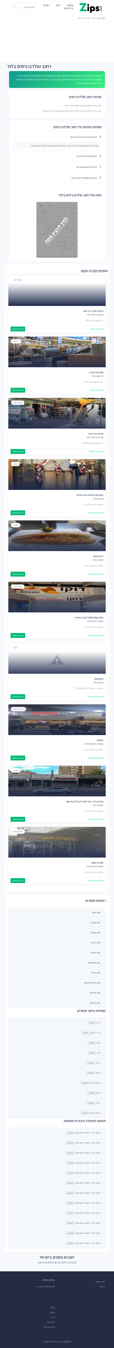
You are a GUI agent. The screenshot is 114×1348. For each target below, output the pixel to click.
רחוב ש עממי (95, 1002)
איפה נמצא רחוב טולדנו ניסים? (85, 137)
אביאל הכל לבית (95, 433)
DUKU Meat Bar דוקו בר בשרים (89, 617)
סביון (94, 1092)
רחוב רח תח (95, 952)
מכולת (15, 648)
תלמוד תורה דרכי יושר (93, 311)
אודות (46, 5)
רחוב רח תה (95, 942)
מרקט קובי (98, 678)
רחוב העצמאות (94, 962)
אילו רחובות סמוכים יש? (88, 167)
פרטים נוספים (17, 329)
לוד (94, 18)
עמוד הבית (101, 18)
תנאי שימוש (100, 1281)
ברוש (94, 1062)
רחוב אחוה (96, 912)
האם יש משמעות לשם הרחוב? (86, 177)
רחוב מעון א (95, 932)
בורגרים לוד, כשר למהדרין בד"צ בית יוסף (84, 801)
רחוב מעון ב (95, 922)
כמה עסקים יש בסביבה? (88, 156)
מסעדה (15, 525)
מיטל (94, 1102)
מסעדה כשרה (17, 586)
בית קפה (16, 341)
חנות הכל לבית (17, 403)
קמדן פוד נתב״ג (96, 372)
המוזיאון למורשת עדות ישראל (89, 495)
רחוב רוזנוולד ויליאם (92, 982)
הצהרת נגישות (49, 1327)
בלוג (58, 5)
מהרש (94, 1072)
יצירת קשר (68, 8)
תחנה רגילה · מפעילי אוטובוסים (84, 1132)
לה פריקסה (98, 556)
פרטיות (102, 1286)
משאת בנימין (91, 1082)
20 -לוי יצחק (91, 1032)
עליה (94, 1022)
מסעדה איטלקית (18, 709)
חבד (95, 1052)
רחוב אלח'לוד (94, 992)
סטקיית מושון (97, 862)
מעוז (94, 1042)
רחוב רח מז (95, 972)
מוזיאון (15, 464)
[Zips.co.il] (91, 7)
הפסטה (100, 740)
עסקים (52, 1312)
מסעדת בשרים (18, 832)
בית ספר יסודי (17, 280)
